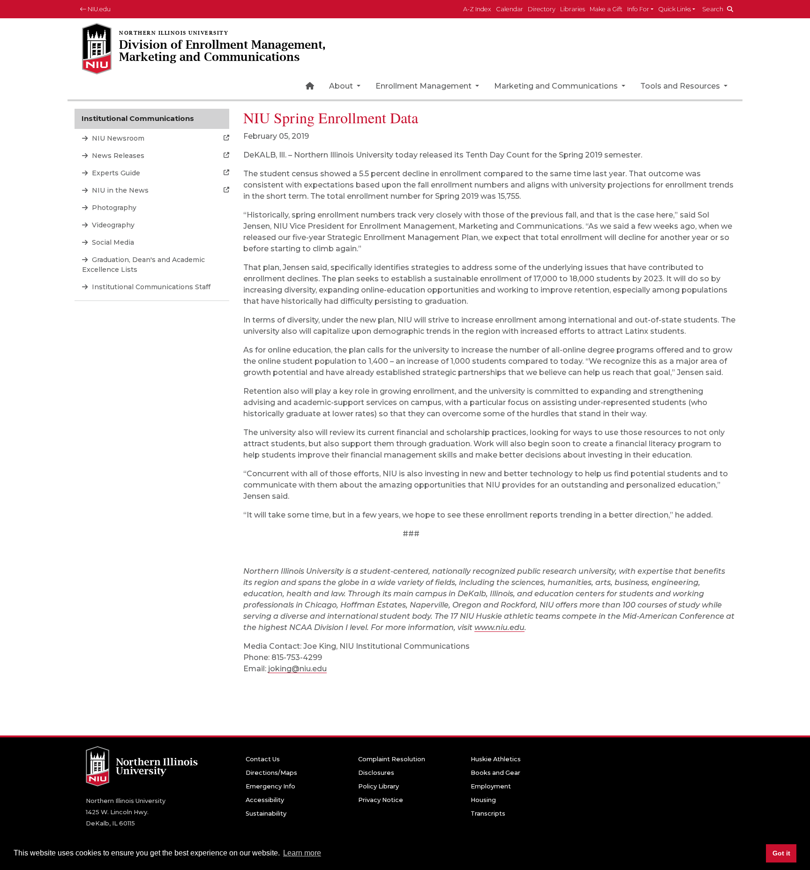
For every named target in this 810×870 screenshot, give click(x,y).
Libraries (572, 9)
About (342, 86)
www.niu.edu (499, 627)
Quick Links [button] (674, 9)
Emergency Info (270, 786)
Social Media (112, 242)
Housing (483, 799)
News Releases (117, 155)
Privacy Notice (380, 799)
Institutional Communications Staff (150, 287)
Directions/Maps (271, 772)
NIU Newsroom (117, 138)
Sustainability (266, 813)
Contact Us (263, 759)
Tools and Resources (681, 86)
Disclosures (376, 772)
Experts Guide (115, 173)
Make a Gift (606, 9)
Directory (541, 9)
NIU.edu (98, 9)
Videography (112, 225)
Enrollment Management (424, 86)
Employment (491, 786)
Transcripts (488, 813)
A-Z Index (477, 9)
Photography (113, 207)
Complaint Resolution (391, 759)
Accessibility (265, 799)
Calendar (509, 9)
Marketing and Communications (557, 86)
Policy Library (378, 786)
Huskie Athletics (496, 759)
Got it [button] (781, 853)
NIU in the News (119, 190)
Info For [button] (638, 9)
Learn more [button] (302, 853)
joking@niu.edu (297, 668)
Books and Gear (495, 772)
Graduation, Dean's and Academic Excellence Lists (143, 264)
